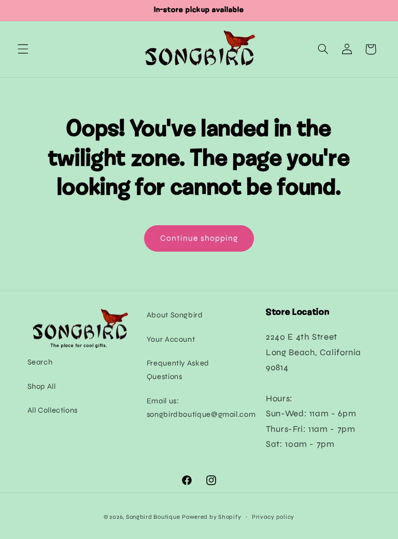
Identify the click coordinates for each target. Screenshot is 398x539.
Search (40, 362)
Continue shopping (199, 238)
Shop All (41, 386)
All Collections (52, 410)
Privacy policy (273, 516)
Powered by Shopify (211, 516)
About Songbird (175, 314)
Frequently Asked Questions (178, 369)
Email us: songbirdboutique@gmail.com (201, 407)
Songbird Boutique (153, 516)
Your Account (171, 339)
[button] (23, 49)
